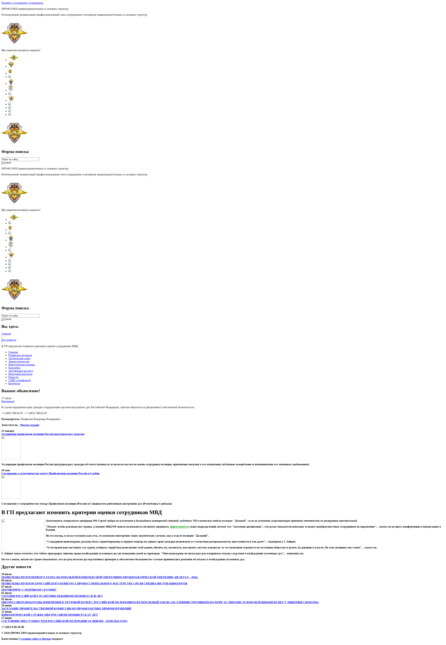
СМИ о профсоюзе (19, 380)
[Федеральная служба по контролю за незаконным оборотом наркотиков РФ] (9, 111)
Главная (13, 352)
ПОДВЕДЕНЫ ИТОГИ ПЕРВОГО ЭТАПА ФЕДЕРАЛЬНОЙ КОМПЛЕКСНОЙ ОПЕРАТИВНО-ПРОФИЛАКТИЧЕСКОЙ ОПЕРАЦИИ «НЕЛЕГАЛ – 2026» (99, 577)
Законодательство (18, 361)
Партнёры (14, 367)
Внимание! (8, 401)
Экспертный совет (19, 358)
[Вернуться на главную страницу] (14, 44)
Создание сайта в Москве (35, 638)
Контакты (14, 383)
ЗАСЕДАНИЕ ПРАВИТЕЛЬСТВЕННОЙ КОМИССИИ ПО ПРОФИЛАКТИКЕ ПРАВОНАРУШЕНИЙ (66, 608)
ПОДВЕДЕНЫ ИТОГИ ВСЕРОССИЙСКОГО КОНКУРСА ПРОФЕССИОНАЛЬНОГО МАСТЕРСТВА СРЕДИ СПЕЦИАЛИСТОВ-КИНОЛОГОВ (94, 583)
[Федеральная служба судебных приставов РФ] (9, 114)
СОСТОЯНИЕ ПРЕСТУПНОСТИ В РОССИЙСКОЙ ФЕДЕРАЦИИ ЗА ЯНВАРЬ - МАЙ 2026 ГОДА (64, 621)
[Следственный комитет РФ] (10, 83)
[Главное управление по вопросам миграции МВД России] (9, 93)
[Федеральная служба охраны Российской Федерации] (9, 107)
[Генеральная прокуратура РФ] (11, 66)
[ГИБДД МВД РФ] (9, 76)
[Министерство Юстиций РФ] (11, 100)
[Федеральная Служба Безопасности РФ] (10, 73)
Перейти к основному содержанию (22, 2)
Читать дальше (29, 425)
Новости (13, 377)
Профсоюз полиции (20, 355)
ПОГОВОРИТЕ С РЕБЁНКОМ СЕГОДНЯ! (28, 589)
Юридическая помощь (21, 364)
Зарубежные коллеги (20, 370)
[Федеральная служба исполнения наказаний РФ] (9, 104)
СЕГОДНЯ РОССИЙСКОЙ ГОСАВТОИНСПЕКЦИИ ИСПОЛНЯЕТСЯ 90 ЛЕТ (52, 596)
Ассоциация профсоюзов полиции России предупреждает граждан (42, 434)
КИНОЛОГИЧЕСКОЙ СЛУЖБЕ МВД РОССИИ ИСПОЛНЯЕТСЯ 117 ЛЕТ (49, 614)
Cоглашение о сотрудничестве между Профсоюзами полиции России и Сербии (50, 473)
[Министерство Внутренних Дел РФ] (13, 59)
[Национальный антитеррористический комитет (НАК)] (10, 90)
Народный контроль (20, 374)
